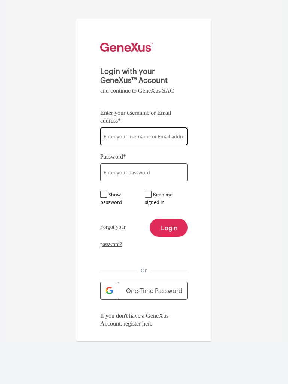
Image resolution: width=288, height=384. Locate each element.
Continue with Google (109, 291)
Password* (113, 156)
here (147, 323)
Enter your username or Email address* (135, 117)
